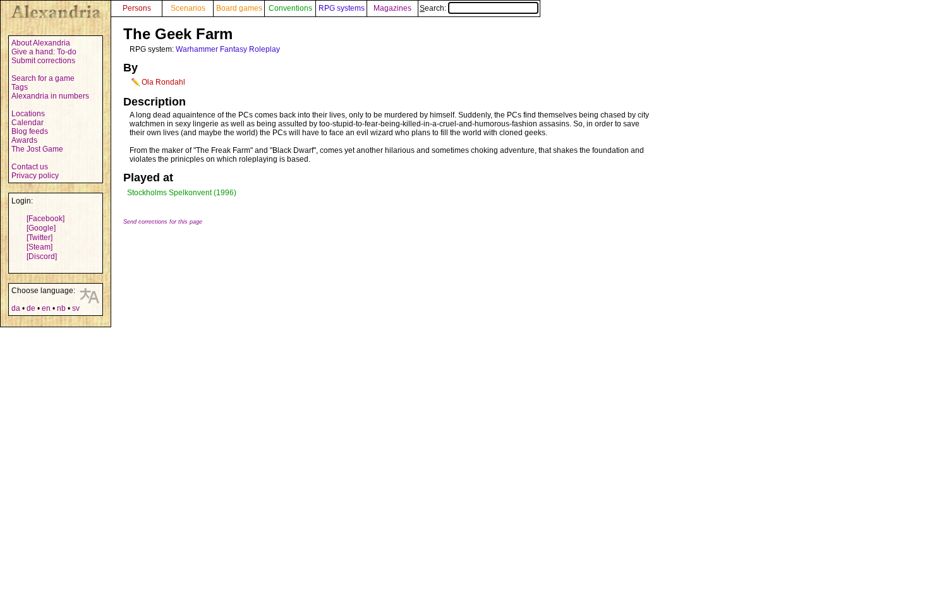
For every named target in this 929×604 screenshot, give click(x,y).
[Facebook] (45, 218)
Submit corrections (43, 60)
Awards (24, 140)
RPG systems (342, 8)
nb (61, 308)
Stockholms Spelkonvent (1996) (181, 192)
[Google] (41, 228)
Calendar (27, 122)
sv (76, 308)
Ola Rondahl (163, 82)
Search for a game (43, 78)
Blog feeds (29, 131)
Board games (239, 8)
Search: (434, 8)
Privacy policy (35, 175)
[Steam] (39, 247)
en (46, 308)
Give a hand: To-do (43, 51)
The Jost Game (37, 149)
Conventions (290, 8)
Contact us (29, 166)
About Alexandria (40, 43)
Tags (19, 87)
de (31, 308)
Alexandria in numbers (50, 96)
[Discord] (42, 256)
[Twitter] (39, 237)
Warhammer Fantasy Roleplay (228, 49)
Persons (137, 8)
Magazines (392, 8)
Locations (28, 113)
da (15, 308)
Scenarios (188, 8)
